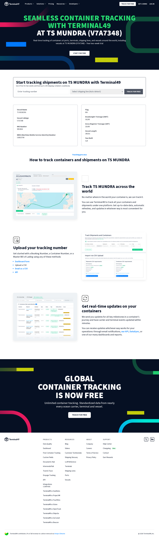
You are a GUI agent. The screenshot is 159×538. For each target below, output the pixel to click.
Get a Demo (142, 4)
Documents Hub (49, 462)
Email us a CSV (21, 268)
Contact (106, 453)
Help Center (107, 444)
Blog (66, 444)
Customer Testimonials (73, 453)
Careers (89, 448)
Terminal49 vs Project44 (51, 495)
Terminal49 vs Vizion (50, 504)
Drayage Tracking (49, 475)
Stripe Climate (59, 534)
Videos (67, 448)
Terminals (68, 466)
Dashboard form (22, 261)
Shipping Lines (70, 471)
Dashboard (47, 448)
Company (89, 444)
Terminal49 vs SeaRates (51, 491)
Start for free (79, 53)
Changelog (109, 448)
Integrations (47, 484)
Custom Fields (48, 457)
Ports (67, 475)
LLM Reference (70, 462)
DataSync (134, 331)
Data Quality (47, 444)
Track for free (127, 4)
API (16, 272)
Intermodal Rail (48, 466)
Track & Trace (48, 471)
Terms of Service (92, 453)
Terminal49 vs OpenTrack (52, 509)
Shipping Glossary (71, 457)
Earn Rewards (108, 457)
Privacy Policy (91, 457)
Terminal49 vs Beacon (51, 522)
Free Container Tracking (51, 453)
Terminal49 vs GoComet (51, 518)
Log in (151, 4)
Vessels (68, 480)
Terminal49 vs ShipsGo (51, 513)
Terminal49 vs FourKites (51, 500)
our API (125, 331)
